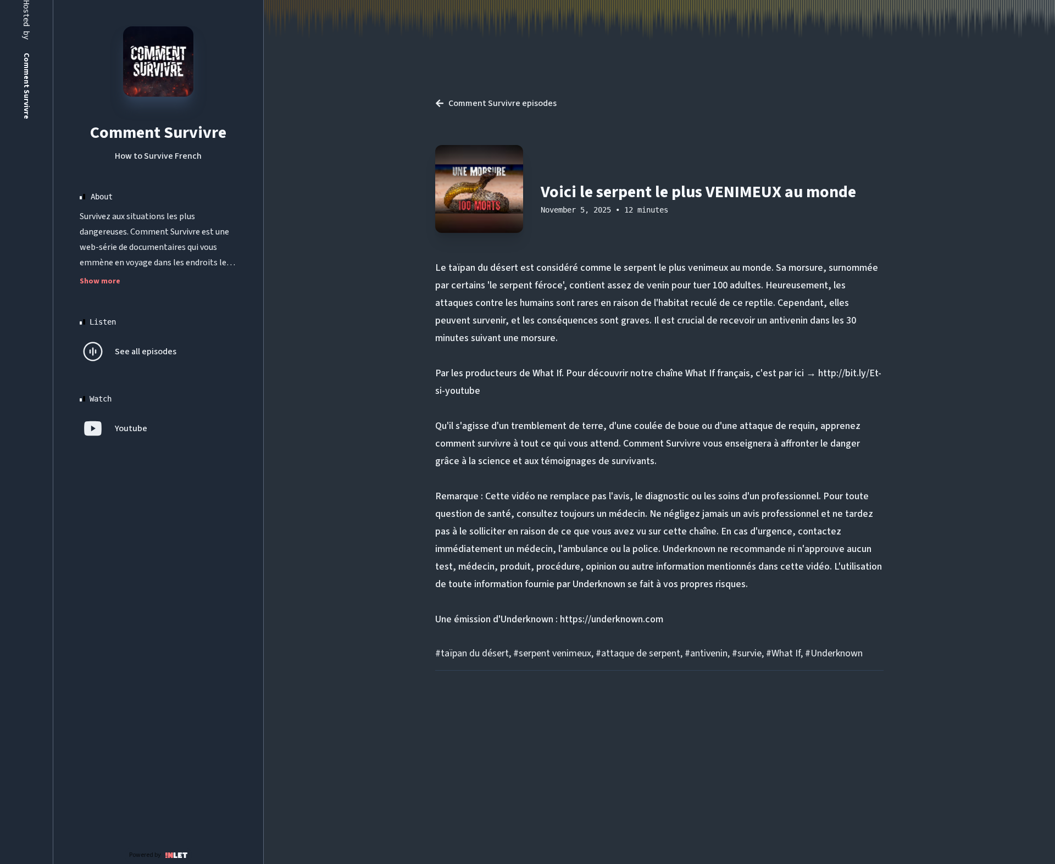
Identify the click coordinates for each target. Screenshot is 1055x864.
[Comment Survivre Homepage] (158, 61)
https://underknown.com (611, 619)
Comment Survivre (158, 132)
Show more (100, 281)
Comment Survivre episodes (502, 103)
